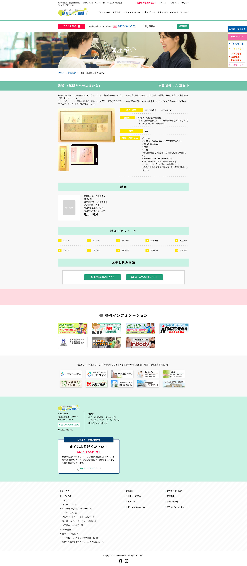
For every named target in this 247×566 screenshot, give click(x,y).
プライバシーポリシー (180, 3)
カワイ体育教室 (69, 534)
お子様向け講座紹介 (71, 525)
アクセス (185, 12)
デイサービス (237, 65)
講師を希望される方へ (146, 3)
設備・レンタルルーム (167, 12)
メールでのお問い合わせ (146, 277)
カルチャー (67, 500)
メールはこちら (90, 468)
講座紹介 (117, 12)
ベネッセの (236, 56)
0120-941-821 (127, 26)
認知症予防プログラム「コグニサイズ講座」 (81, 542)
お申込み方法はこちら (104, 277)
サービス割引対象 (174, 490)
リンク (163, 3)
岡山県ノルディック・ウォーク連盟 (77, 521)
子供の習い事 (237, 43)
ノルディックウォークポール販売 (76, 517)
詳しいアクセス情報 (70, 425)
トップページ (65, 490)
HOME (61, 73)
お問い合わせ (172, 501)
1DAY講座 (66, 529)
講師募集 (170, 496)
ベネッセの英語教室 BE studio (75, 508)
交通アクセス (237, 36)
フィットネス (237, 48)
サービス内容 (104, 12)
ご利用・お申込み (131, 12)
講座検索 (183, 26)
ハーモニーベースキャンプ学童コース (78, 538)
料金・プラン (149, 12)
